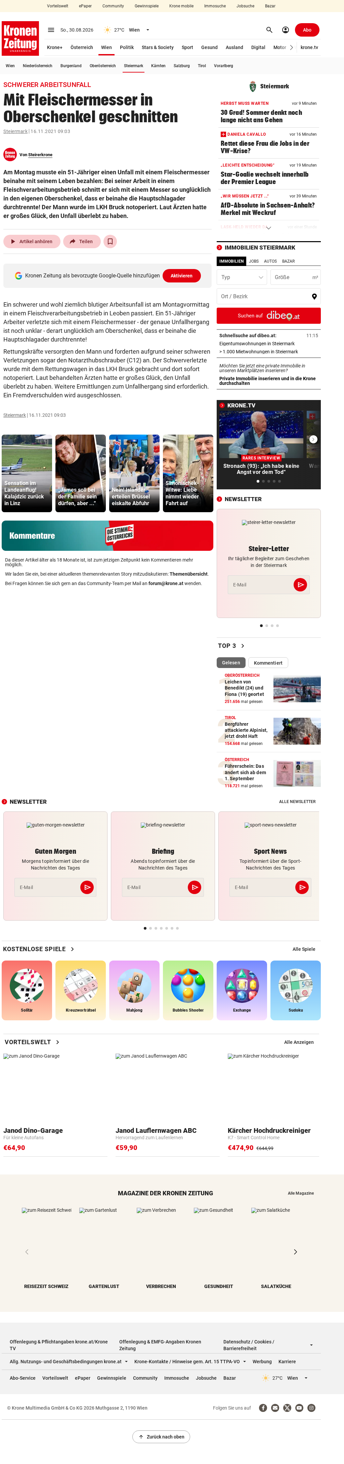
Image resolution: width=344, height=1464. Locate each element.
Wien (106, 47)
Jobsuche (245, 6)
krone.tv (309, 47)
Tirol (202, 65)
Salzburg (182, 65)
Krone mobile (181, 6)
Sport (187, 47)
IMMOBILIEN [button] (231, 261)
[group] (27, 473)
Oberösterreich (103, 65)
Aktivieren (182, 275)
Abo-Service (23, 1378)
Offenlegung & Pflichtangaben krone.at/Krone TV (59, 1345)
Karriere (287, 1361)
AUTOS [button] (270, 261)
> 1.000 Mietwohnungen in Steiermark (268, 351)
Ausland (234, 47)
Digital (258, 47)
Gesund (209, 47)
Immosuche (215, 6)
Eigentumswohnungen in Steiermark (268, 343)
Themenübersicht (189, 574)
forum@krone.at (165, 583)
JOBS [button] (254, 261)
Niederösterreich (37, 65)
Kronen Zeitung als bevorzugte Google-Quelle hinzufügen (109, 275)
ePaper (85, 6)
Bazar (270, 6)
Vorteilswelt (57, 6)
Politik (127, 47)
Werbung (262, 1361)
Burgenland (71, 65)
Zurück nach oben (161, 1436)
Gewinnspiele (147, 6)
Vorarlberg (223, 65)
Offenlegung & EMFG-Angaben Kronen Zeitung (160, 1345)
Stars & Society (158, 47)
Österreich (82, 47)
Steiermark (133, 65)
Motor (279, 47)
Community (113, 6)
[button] (291, 47)
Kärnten (158, 65)
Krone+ (54, 47)
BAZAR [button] (288, 261)
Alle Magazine (301, 1193)
